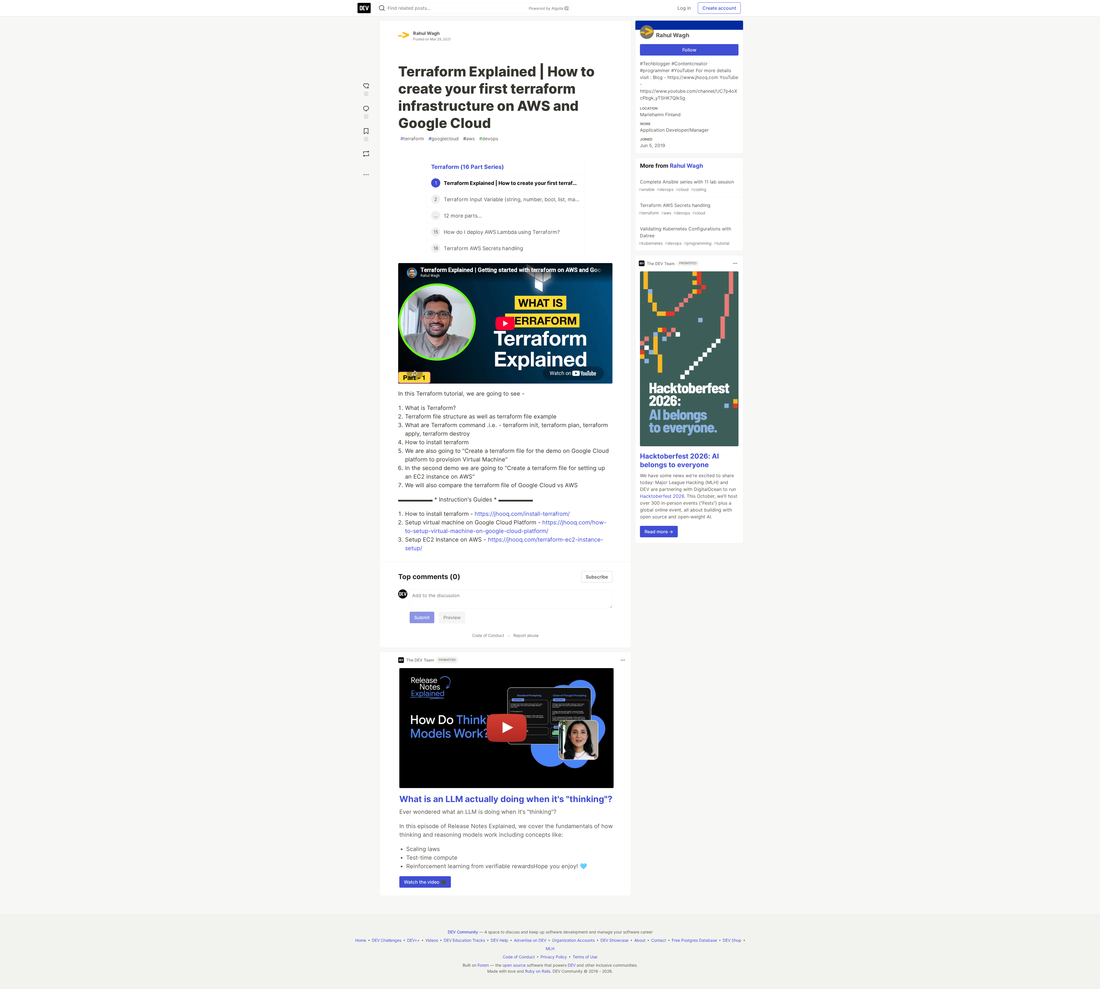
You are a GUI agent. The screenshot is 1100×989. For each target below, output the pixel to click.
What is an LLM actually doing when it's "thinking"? (505, 799)
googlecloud (444, 138)
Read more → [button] (659, 531)
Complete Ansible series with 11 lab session (686, 185)
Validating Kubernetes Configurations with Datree (685, 236)
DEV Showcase (614, 940)
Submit (422, 617)
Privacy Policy (554, 956)
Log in (684, 8)
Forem (483, 965)
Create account (719, 8)
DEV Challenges (386, 940)
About (639, 940)
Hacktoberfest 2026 (662, 496)
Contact (658, 940)
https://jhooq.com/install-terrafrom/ (522, 513)
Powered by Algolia (546, 8)
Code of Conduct (488, 635)
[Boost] (366, 154)
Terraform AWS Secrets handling (674, 208)
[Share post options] (366, 174)
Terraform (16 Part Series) (467, 166)
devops (488, 138)
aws (469, 138)
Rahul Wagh (426, 33)
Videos (431, 940)
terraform (412, 138)
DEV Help (499, 940)
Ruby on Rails (537, 971)
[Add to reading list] (366, 134)
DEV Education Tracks (464, 940)
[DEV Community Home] (364, 8)
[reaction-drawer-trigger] (366, 89)
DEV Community (463, 931)
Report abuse (526, 635)
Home (360, 940)
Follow (689, 50)
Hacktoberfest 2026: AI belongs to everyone (679, 460)
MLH (550, 948)
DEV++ (413, 940)
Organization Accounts (573, 940)
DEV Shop (732, 940)
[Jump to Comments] (366, 111)
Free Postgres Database (694, 940)
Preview (452, 617)
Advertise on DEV (530, 940)
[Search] (382, 8)
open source (514, 965)
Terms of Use (585, 956)
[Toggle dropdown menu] (622, 660)
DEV (571, 965)
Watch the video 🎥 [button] (425, 882)
